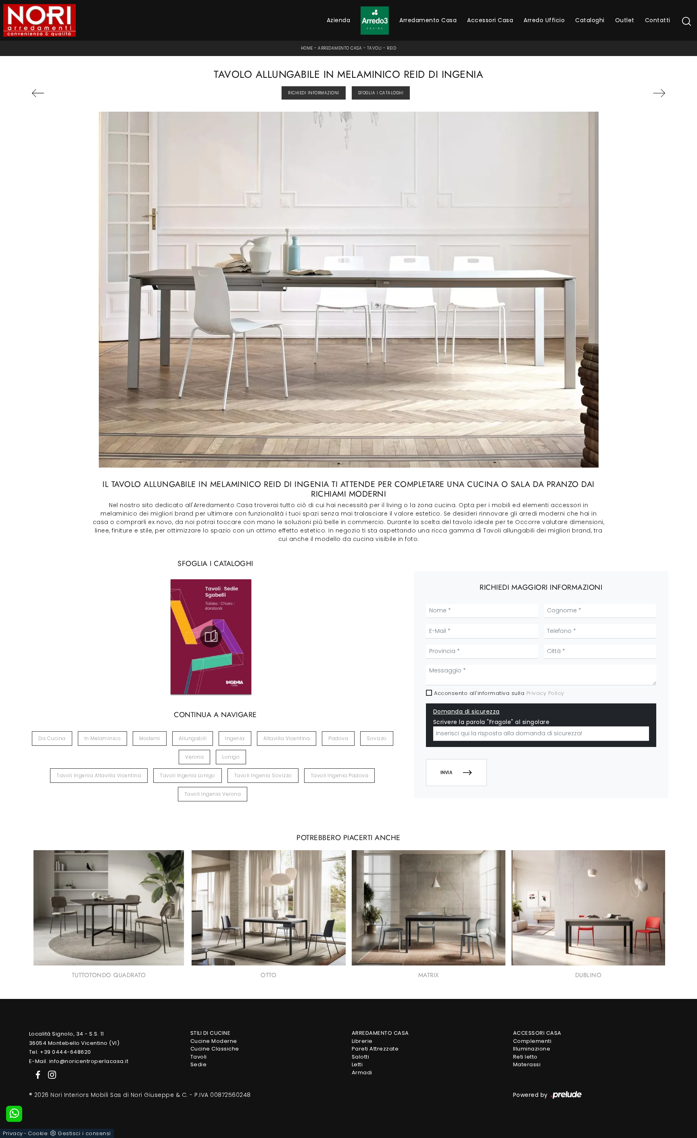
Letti (357, 1064)
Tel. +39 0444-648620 (60, 1052)
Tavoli (374, 48)
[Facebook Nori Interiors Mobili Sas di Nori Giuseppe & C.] (36, 1074)
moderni (149, 738)
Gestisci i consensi (84, 1133)
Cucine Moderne (213, 1041)
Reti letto (525, 1057)
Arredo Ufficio (544, 20)
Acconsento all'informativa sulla (499, 693)
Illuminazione (532, 1049)
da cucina (52, 738)
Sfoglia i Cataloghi (381, 93)
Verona (194, 756)
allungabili (193, 738)
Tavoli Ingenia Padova (340, 775)
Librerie (362, 1041)
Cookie (38, 1133)
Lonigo (231, 756)
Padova (338, 738)
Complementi (532, 1041)
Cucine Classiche (214, 1049)
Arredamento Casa (428, 20)
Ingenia (235, 738)
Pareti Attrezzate (375, 1049)
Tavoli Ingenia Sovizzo (263, 775)
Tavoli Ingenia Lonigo (187, 775)
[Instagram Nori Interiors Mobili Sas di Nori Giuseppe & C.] (49, 1074)
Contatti (657, 20)
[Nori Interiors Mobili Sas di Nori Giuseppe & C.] (39, 20)
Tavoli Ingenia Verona (212, 794)
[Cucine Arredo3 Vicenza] (375, 20)
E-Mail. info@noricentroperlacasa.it (79, 1061)
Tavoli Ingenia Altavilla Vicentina (98, 775)
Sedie (198, 1064)
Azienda (339, 20)
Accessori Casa (490, 20)
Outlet (624, 20)
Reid (391, 48)
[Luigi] (615, 93)
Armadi (362, 1072)
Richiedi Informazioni (313, 93)
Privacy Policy (545, 693)
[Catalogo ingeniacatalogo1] (211, 636)
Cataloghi (590, 20)
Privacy (13, 1133)
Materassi (527, 1064)
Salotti (360, 1057)
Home (307, 48)
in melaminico (102, 738)
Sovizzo (377, 738)
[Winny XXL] (82, 93)
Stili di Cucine (210, 1033)
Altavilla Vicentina (286, 738)
